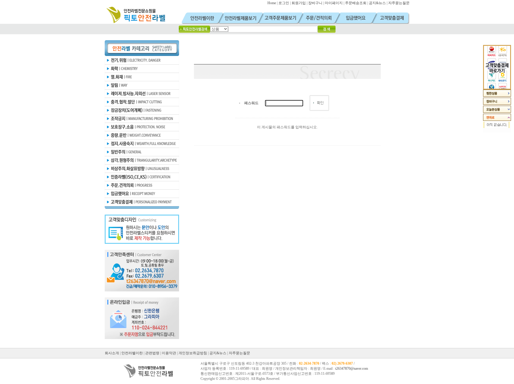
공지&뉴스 (377, 3)
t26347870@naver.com (351, 368)
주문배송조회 (355, 3)
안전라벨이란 (132, 353)
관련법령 (152, 353)
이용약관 (169, 353)
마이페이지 (334, 3)
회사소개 (112, 353)
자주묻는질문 (399, 3)
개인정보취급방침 (192, 353)
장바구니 (315, 3)
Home (271, 3)
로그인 (283, 3)
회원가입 (299, 3)
